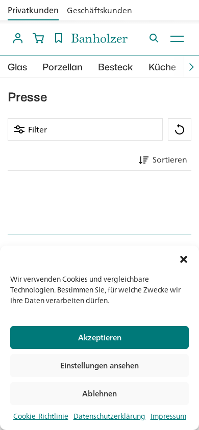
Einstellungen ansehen (99, 365)
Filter (37, 129)
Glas (17, 67)
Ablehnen (99, 393)
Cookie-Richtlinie (40, 416)
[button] (184, 258)
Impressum (168, 416)
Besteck (115, 67)
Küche (162, 67)
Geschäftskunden (99, 10)
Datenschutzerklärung (109, 416)
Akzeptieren (99, 337)
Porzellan (62, 67)
